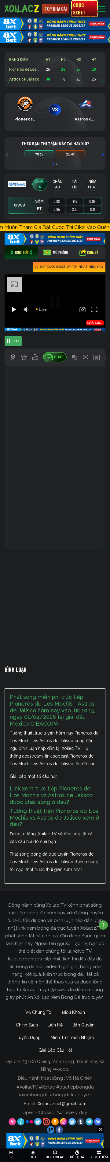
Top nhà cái (56, 8)
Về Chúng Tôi (38, 1012)
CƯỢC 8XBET (79, 9)
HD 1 (16, 341)
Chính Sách (27, 1024)
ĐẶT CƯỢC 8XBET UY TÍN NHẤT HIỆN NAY (72, 266)
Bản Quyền (83, 1024)
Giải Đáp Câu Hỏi (55, 1050)
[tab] (21, 252)
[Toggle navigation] (101, 9)
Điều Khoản (73, 1012)
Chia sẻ (92, 252)
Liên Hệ (55, 1024)
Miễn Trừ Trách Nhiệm (72, 1037)
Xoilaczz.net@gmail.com (62, 1103)
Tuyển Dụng (28, 1037)
